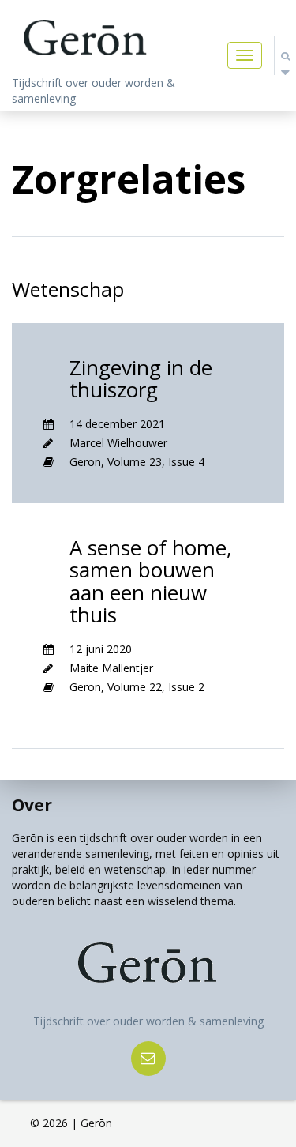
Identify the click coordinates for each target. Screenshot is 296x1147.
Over (32, 805)
